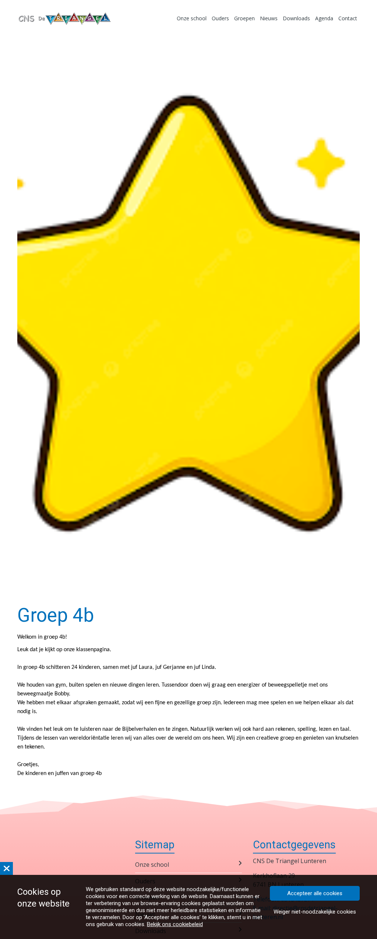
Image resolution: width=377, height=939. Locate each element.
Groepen (244, 18)
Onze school (192, 18)
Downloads (296, 18)
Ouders (220, 18)
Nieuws (269, 18)
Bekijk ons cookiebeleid (175, 924)
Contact (347, 18)
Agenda (324, 18)
